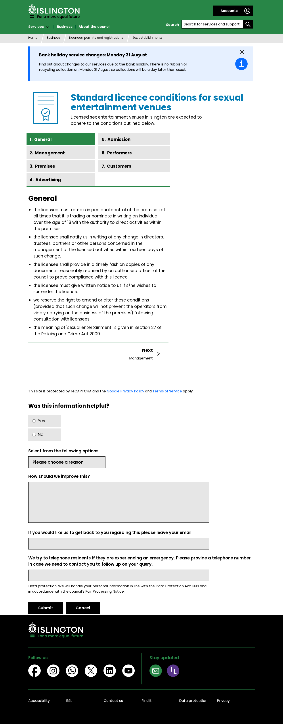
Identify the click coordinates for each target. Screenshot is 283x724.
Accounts (229, 10)
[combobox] (212, 24)
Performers (119, 153)
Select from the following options (63, 451)
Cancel (83, 608)
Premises (45, 166)
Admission (118, 139)
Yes (41, 421)
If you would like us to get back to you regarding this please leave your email (109, 533)
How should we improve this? (59, 476)
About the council (94, 27)
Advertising (48, 180)
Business (65, 27)
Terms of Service (167, 391)
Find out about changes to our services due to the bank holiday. (94, 64)
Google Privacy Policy (125, 391)
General (43, 139)
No (41, 435)
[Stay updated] (158, 671)
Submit (45, 608)
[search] (248, 24)
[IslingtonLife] (175, 671)
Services (36, 27)
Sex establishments (147, 37)
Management (50, 153)
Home (33, 37)
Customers (119, 166)
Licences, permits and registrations (96, 37)
